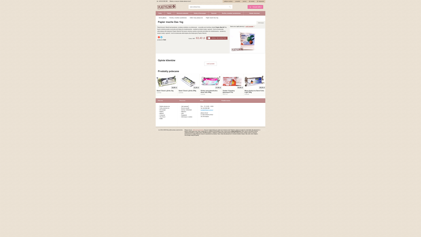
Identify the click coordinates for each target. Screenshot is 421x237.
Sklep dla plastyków (198, 130)
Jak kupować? (185, 106)
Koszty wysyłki (185, 108)
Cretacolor (162, 115)
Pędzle (169, 13)
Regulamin (184, 115)
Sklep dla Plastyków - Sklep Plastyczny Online (168, 7)
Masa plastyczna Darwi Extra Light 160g (254, 91)
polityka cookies (228, 1)
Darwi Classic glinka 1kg (165, 91)
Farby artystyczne (164, 108)
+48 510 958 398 (163, 1)
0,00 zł (257, 7)
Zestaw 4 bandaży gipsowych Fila (229, 91)
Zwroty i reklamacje (186, 109)
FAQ (182, 113)
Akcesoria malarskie (182, 13)
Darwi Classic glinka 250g (187, 91)
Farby (160, 13)
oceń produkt (249, 26)
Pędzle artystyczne (165, 106)
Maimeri (162, 113)
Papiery (162, 111)
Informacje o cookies (186, 117)
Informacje (261, 22)
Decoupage (163, 109)
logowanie (261, 1)
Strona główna (162, 17)
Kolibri (161, 118)
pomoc (244, 1)
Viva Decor (162, 117)
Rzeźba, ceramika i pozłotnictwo (231, 13)
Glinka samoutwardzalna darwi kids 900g (209, 91)
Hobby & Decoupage (200, 13)
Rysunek (213, 13)
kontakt (252, 1)
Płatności (183, 111)
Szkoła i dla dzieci (254, 13)
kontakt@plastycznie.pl (207, 110)
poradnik (237, 1)
